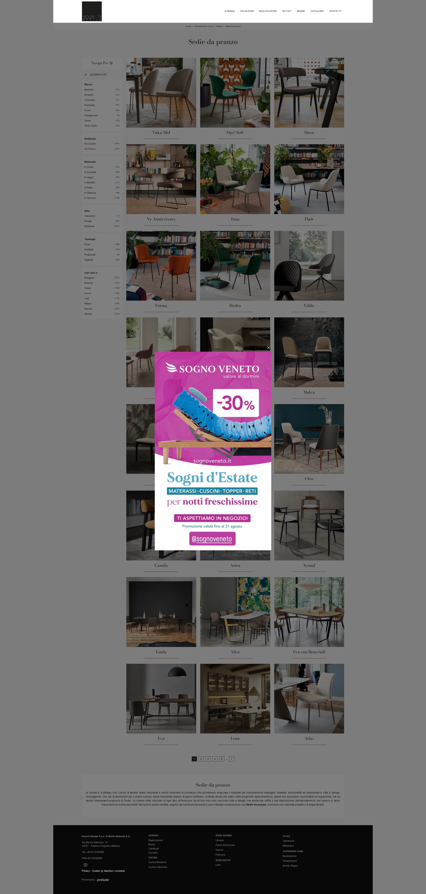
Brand (301, 11)
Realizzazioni (268, 11)
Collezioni (247, 11)
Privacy (86, 871)
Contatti (335, 11)
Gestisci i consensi (114, 871)
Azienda (230, 11)
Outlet (287, 11)
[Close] (268, 348)
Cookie (96, 871)
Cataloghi (317, 11)
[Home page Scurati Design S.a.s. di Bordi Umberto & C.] (117, 11)
